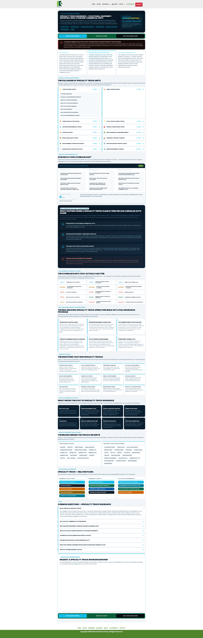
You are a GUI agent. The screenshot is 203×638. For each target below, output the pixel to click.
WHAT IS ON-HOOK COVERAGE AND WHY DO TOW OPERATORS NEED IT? (79, 531)
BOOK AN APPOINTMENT (72, 36)
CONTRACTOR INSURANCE (125, 492)
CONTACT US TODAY (101, 36)
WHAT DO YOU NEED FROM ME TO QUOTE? (71, 549)
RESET (140, 165)
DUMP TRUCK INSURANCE (66, 492)
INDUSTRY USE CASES (111, 26)
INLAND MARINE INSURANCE (96, 482)
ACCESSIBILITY (130, 4)
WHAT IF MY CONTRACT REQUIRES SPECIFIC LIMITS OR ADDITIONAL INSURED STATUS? (83, 545)
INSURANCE (105, 4)
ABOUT (121, 4)
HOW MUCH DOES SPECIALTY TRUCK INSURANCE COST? (75, 540)
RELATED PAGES (65, 29)
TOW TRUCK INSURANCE (66, 489)
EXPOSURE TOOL (75, 26)
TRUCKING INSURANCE (65, 485)
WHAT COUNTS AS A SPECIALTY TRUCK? (70, 508)
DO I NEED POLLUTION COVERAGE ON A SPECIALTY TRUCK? (75, 535)
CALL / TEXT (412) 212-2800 (130, 36)
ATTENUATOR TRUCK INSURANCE (68, 495)
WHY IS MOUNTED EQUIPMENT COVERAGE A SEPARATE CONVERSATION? (79, 526)
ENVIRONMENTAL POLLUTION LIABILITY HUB (129, 485)
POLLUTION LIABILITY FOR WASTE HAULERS (129, 489)
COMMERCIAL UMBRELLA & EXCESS (98, 492)
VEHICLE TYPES (64, 26)
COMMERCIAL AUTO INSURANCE (68, 482)
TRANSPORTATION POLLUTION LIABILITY (129, 482)
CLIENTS (115, 4)
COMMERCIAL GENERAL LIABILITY (98, 489)
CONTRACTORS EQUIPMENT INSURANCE (99, 485)
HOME (93, 4)
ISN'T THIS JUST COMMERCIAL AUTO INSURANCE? (73, 521)
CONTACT (139, 4)
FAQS (72, 29)
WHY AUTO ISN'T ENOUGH (87, 26)
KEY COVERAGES (100, 26)
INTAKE (99, 4)
